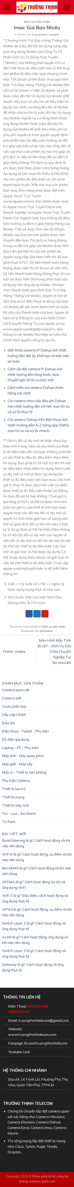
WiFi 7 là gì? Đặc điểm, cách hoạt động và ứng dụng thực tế (35, 898)
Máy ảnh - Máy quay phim (23, 756)
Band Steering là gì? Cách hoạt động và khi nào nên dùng (36, 843)
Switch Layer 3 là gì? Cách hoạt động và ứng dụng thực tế (34, 953)
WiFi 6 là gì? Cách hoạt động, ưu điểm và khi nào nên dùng (37, 857)
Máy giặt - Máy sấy (17, 764)
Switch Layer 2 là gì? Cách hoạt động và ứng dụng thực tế (34, 926)
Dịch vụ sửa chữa (37, 21)
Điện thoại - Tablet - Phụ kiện (25, 731)
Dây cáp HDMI (14, 714)
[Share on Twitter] (36, 613)
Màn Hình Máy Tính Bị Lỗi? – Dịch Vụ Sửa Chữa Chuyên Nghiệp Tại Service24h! (54, 651)
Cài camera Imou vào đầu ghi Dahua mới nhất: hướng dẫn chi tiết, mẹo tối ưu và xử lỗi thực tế (39, 406)
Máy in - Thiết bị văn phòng (24, 772)
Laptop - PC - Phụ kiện (20, 747)
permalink (46, 631)
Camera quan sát (15, 690)
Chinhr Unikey (14, 651)
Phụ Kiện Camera (16, 780)
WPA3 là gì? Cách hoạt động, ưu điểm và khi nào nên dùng (37, 912)
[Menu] (6, 7)
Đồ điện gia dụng (15, 739)
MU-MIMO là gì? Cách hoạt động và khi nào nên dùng (36, 871)
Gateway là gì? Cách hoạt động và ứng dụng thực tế (33, 967)
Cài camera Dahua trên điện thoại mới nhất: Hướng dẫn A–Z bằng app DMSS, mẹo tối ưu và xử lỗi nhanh (38, 425)
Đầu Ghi (8, 723)
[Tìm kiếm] (67, 7)
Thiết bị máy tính (15, 805)
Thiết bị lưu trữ (14, 789)
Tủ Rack (8, 821)
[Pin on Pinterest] (45, 613)
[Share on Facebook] (29, 613)
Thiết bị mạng (13, 797)
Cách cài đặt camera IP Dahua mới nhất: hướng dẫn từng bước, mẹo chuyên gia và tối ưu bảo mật (35, 374)
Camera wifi (11, 698)
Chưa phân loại (14, 706)
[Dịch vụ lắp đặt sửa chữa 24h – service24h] (37, 7)
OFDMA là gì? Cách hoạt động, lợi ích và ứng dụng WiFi (33, 885)
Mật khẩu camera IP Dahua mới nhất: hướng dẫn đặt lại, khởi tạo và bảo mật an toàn (38, 355)
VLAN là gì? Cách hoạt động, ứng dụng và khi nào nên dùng (35, 940)
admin (54, 34)
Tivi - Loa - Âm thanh (19, 813)
